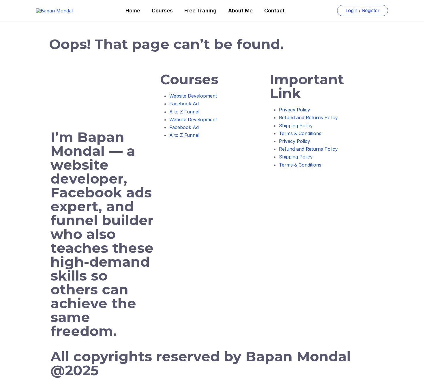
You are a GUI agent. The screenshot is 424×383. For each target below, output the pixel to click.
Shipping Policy (296, 125)
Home (132, 11)
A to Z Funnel (184, 112)
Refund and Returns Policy (308, 117)
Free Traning (200, 11)
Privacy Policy (294, 110)
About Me (240, 11)
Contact (274, 11)
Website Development (193, 96)
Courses (162, 11)
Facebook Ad (184, 104)
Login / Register (363, 10)
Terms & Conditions (300, 133)
